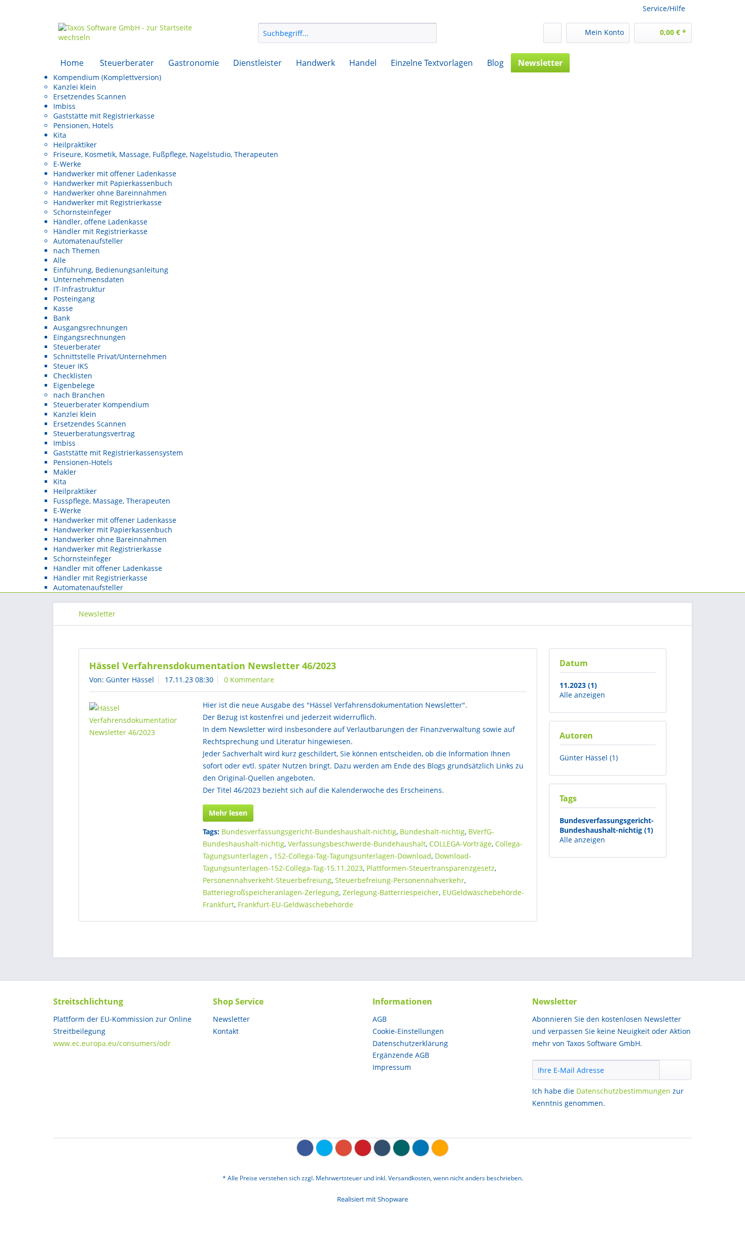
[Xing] (401, 1148)
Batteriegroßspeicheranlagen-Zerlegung (271, 892)
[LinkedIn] (421, 1148)
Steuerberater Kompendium (101, 404)
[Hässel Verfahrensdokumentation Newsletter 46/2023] (133, 720)
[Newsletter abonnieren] (675, 1070)
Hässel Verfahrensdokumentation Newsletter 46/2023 (212, 666)
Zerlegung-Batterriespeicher (391, 892)
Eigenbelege (74, 385)
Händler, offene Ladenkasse (100, 221)
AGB (379, 1019)
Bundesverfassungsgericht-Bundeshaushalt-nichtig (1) (607, 825)
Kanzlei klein (74, 87)
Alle (59, 260)
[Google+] (344, 1148)
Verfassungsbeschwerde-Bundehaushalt (357, 844)
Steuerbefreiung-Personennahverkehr (399, 880)
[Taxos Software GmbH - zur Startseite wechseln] (134, 35)
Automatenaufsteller (88, 241)
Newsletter (231, 1019)
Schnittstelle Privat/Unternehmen (110, 356)
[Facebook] (305, 1148)
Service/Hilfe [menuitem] (664, 8)
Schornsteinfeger (82, 212)
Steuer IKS (70, 366)
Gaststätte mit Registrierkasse (104, 116)
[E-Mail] (440, 1148)
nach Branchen (79, 395)
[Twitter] (324, 1148)
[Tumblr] (382, 1148)
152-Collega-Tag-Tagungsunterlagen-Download (352, 856)
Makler (65, 472)
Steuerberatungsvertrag (94, 433)
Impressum (391, 1067)
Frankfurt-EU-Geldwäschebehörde (295, 904)
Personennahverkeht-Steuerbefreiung (267, 880)
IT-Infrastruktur (79, 289)
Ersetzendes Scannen (89, 96)
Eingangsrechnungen (89, 337)
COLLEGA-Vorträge (460, 844)
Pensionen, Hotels (83, 125)
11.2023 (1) (578, 685)
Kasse (63, 308)
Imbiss (64, 106)
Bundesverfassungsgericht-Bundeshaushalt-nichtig (308, 831)
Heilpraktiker (75, 144)
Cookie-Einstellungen (408, 1031)
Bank (61, 318)
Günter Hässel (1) (589, 757)
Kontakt (226, 1031)
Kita (59, 135)
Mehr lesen (228, 813)
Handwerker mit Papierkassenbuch (112, 183)
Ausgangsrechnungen (90, 327)
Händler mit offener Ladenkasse (107, 568)
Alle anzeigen (582, 695)
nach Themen (76, 250)
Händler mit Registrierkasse (100, 231)
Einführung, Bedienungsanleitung (110, 270)
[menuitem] (347, 38)
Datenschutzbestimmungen (623, 1091)
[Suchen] (427, 33)
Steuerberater (77, 347)
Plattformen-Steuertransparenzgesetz (430, 868)
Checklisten (72, 375)
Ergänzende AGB (400, 1055)
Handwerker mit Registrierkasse (107, 202)
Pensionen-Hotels (83, 462)
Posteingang (74, 298)
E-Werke (67, 164)
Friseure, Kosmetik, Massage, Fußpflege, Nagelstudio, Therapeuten (165, 154)
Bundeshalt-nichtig (432, 831)
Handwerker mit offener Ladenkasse (114, 173)
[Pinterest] (363, 1148)
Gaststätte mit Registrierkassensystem (118, 452)
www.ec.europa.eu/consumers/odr (112, 1043)
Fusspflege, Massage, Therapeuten (111, 501)
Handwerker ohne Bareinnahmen (110, 193)
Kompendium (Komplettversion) (107, 77)
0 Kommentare (249, 679)
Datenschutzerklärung (410, 1043)
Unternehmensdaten (88, 279)
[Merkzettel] (552, 33)
